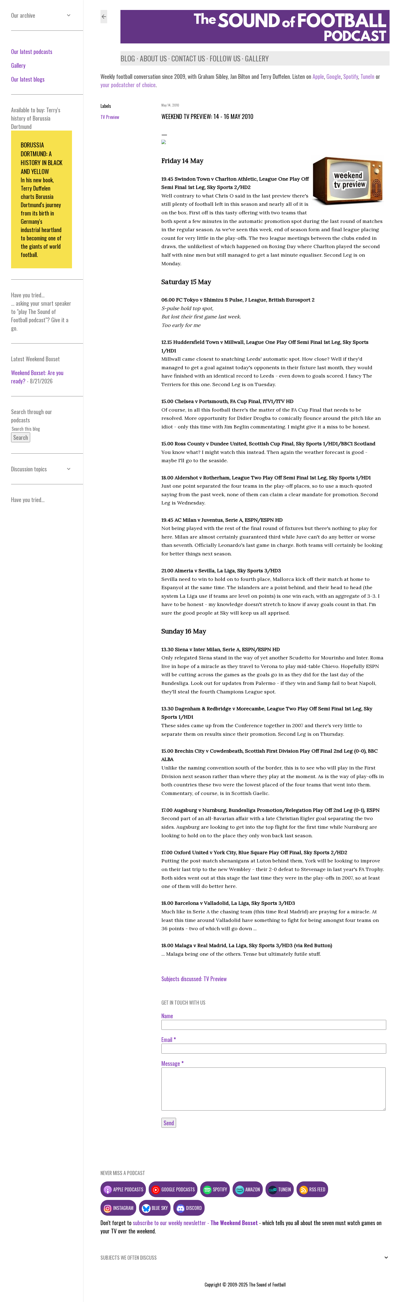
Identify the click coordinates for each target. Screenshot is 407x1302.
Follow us (225, 58)
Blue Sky (159, 1207)
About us (153, 58)
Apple (318, 76)
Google (333, 76)
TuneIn (367, 76)
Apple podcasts (127, 1189)
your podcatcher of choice (128, 84)
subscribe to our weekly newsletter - (195, 1222)
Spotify (350, 76)
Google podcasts (177, 1189)
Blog (127, 58)
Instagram (122, 1207)
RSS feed (316, 1189)
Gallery (257, 58)
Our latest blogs (28, 79)
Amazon (252, 1189)
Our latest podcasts (31, 51)
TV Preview (110, 117)
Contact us (188, 58)
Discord (193, 1207)
